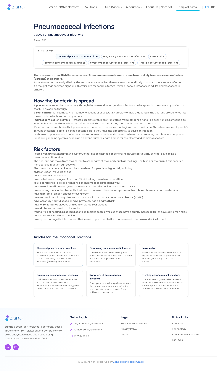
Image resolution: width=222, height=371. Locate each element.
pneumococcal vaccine (53, 168)
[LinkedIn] (8, 347)
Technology (179, 329)
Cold (178, 105)
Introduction (157, 56)
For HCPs (177, 340)
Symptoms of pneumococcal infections (112, 62)
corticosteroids (168, 190)
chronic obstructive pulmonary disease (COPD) (114, 197)
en (207, 7)
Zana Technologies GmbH (128, 362)
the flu (38, 109)
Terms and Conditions (134, 323)
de (213, 7)
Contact (166, 7)
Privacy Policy (129, 329)
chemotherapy (146, 190)
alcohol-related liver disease (89, 204)
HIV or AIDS (128, 186)
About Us (152, 7)
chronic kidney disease (54, 204)
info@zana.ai (81, 335)
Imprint (125, 334)
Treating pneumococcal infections (158, 62)
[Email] (16, 347)
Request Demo (188, 7)
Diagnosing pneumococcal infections (124, 56)
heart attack (107, 201)
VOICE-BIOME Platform (64, 7)
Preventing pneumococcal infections (64, 62)
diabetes (46, 208)
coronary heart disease (54, 201)
